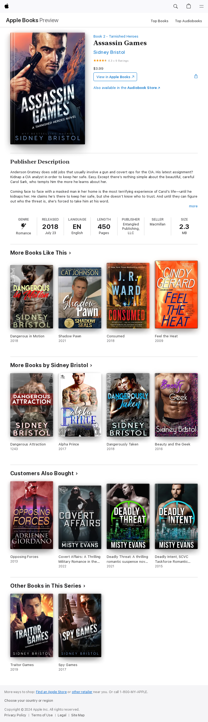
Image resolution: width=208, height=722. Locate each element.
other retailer (82, 692)
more (193, 206)
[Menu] (201, 6)
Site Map (78, 715)
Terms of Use (42, 715)
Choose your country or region (28, 701)
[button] (175, 6)
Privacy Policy (15, 715)
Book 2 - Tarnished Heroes (115, 36)
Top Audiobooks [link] (188, 21)
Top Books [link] (159, 21)
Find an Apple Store (51, 692)
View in (113, 77)
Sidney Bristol (109, 52)
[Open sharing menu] (196, 77)
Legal (62, 715)
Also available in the (125, 88)
